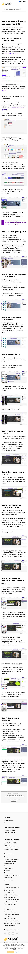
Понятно (11, 952)
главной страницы (12, 53)
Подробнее (18, 952)
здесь (3, 90)
